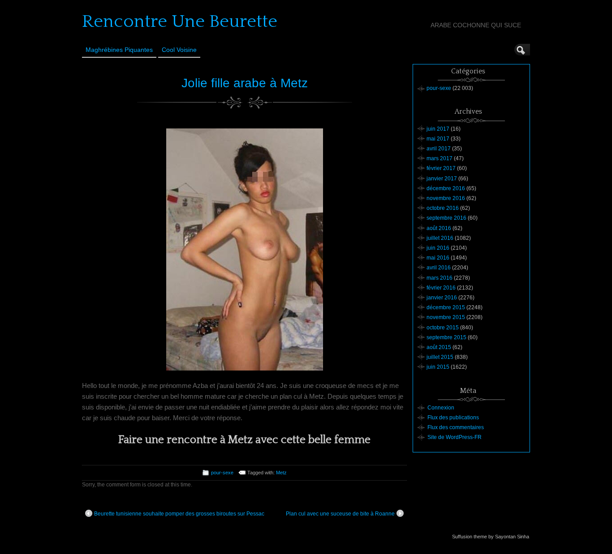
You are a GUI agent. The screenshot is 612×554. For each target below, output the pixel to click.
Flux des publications (453, 417)
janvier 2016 (442, 297)
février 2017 (441, 168)
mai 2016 (438, 258)
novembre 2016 (446, 198)
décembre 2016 (446, 188)
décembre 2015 (446, 307)
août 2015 (439, 347)
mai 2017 (438, 139)
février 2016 (441, 288)
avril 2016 (439, 267)
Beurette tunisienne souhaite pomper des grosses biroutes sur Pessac (179, 514)
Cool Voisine (179, 49)
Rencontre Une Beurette (179, 21)
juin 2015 (438, 367)
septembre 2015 (446, 337)
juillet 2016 (440, 238)
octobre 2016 (443, 208)
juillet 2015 (440, 357)
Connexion (440, 408)
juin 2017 (438, 129)
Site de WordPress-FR (454, 437)
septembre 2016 (446, 218)
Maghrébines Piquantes (119, 49)
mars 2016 (440, 278)
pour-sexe (222, 472)
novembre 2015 (446, 317)
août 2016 (439, 228)
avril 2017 (439, 148)
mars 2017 (440, 158)
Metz (281, 472)
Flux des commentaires (455, 427)
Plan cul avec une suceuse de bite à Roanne (340, 514)
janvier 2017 (442, 178)
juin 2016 (438, 248)
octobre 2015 (443, 327)
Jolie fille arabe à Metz (244, 83)
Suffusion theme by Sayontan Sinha (490, 536)
